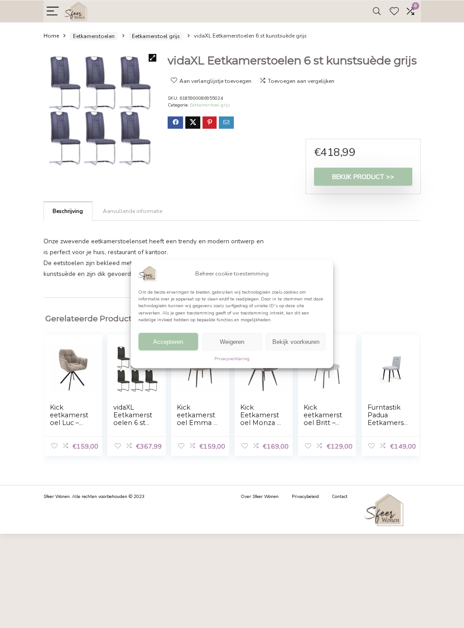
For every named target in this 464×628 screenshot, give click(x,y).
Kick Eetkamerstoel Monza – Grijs (260, 419)
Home (51, 36)
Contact (340, 496)
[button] (152, 58)
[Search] (376, 11)
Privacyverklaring (232, 359)
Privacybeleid (305, 496)
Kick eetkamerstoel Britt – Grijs (323, 419)
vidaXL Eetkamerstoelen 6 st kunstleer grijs (132, 422)
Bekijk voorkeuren (295, 341)
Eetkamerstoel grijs (156, 36)
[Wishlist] (394, 11)
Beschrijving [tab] (68, 211)
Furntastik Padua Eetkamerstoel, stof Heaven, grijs (386, 426)
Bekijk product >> (363, 176)
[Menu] (53, 11)
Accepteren (168, 341)
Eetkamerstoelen (94, 36)
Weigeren (232, 341)
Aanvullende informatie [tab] (132, 211)
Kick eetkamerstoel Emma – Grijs (197, 419)
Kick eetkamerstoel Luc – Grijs (69, 419)
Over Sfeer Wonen (260, 496)
